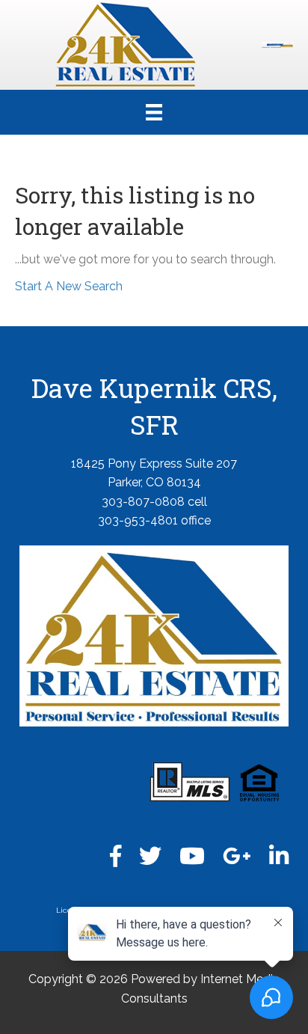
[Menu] (154, 112)
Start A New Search (69, 286)
